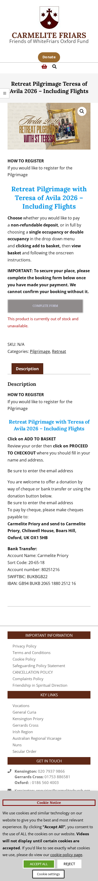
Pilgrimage (40, 351)
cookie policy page (66, 854)
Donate (49, 57)
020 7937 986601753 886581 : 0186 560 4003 (42, 777)
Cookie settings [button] (48, 874)
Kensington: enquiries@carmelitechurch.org (52, 790)
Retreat (59, 351)
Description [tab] (27, 369)
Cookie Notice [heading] (49, 802)
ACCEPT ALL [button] (39, 864)
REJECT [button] (69, 863)
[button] (81, 111)
